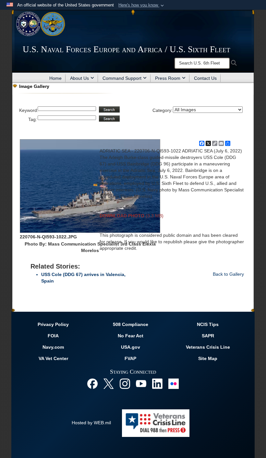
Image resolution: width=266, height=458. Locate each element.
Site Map (207, 358)
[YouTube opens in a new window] (141, 383)
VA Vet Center (53, 358)
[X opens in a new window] (108, 383)
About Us (79, 78)
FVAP (130, 358)
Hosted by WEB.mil (91, 422)
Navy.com (53, 347)
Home (55, 78)
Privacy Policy (53, 324)
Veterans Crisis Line (208, 347)
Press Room (167, 78)
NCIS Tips (208, 324)
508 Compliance (130, 324)
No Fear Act (130, 335)
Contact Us (205, 78)
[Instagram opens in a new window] (125, 383)
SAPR (208, 335)
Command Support (122, 78)
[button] (141, 5)
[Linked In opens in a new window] (157, 383)
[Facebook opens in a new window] (92, 383)
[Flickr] (173, 383)
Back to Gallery (228, 274)
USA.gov (130, 347)
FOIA (53, 335)
